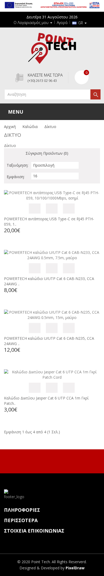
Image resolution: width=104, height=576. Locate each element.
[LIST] (9, 153)
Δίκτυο (50, 126)
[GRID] (17, 153)
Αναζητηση (95, 94)
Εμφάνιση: (16, 176)
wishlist (52, 208)
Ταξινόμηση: (17, 165)
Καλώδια (30, 126)
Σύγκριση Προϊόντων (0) (47, 153)
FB (45, 460)
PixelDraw (75, 567)
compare (69, 208)
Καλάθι (35, 208)
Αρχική (10, 126)
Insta (57, 460)
